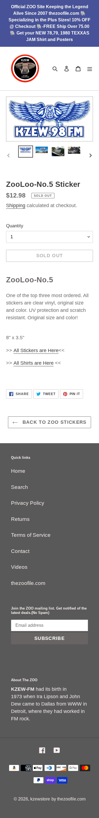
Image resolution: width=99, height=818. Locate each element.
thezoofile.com (28, 583)
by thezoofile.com (68, 799)
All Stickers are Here (36, 350)
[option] (25, 151)
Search (19, 487)
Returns (20, 519)
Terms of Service (31, 535)
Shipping (15, 205)
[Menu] (89, 68)
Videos (19, 567)
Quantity (14, 225)
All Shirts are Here (33, 363)
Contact (20, 551)
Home (18, 471)
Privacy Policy (27, 503)
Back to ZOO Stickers (54, 422)
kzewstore (40, 799)
